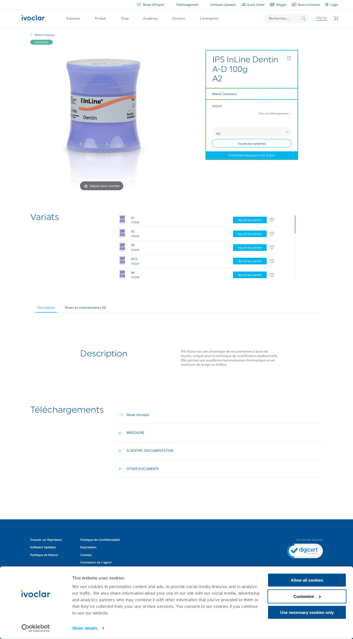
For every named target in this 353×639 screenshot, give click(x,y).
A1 (133, 218)
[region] (205, 246)
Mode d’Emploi (153, 5)
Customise (303, 596)
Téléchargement (187, 5)
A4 (133, 273)
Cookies (86, 555)
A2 (133, 231)
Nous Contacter (309, 5)
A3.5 (134, 259)
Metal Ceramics (224, 94)
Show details (84, 628)
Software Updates (223, 5)
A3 (133, 245)
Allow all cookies (307, 580)
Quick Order (255, 5)
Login (334, 5)
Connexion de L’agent (95, 562)
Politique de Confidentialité (100, 540)
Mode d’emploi (138, 414)
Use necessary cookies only (307, 612)
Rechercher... (279, 18)
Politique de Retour (44, 555)
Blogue (281, 5)
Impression (88, 547)
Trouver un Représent (46, 540)
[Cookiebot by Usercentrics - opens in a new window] (36, 628)
